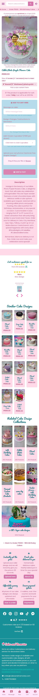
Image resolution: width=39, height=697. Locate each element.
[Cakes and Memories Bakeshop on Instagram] (16, 613)
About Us (29, 576)
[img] (19, 264)
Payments (28, 603)
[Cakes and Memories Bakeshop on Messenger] (32, 613)
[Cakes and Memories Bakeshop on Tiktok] (27, 613)
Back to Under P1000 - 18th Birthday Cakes (19, 544)
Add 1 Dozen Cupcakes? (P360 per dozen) (17, 137)
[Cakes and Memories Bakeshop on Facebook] (4, 613)
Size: (18, 79)
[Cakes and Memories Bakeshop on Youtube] (21, 613)
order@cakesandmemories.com (16, 676)
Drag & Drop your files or (19, 161)
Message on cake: (10, 107)
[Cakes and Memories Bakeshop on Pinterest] (10, 613)
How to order (10, 603)
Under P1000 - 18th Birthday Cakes (22, 9)
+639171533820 (9, 679)
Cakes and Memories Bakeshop (25, 688)
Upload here (10, 576)
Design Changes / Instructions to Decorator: (16, 120)
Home (3, 9)
